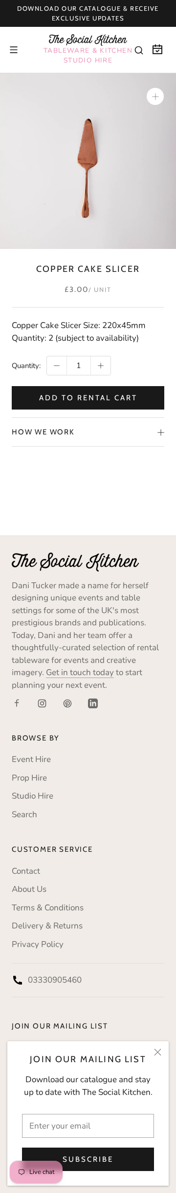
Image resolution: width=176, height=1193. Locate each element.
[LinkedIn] (93, 703)
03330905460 (55, 980)
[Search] (139, 50)
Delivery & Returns (47, 925)
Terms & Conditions (48, 907)
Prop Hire (29, 777)
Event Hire (31, 759)
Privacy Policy (38, 944)
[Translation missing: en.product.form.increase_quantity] (100, 365)
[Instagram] (42, 703)
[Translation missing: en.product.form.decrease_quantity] (56, 365)
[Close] (157, 1052)
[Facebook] (17, 703)
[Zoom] (155, 96)
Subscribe (88, 1159)
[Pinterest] (67, 703)
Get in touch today (80, 672)
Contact (26, 871)
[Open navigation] (14, 49)
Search (24, 814)
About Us (29, 889)
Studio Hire (32, 796)
